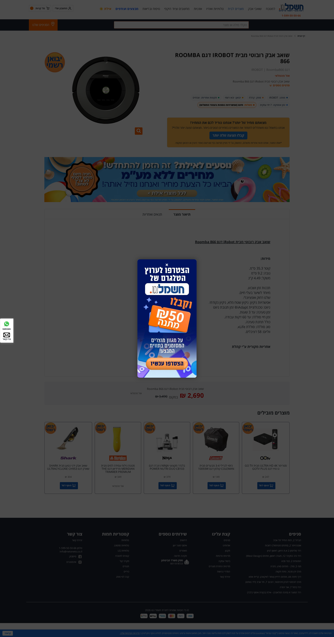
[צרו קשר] (6, 334)
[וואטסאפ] (6, 323)
